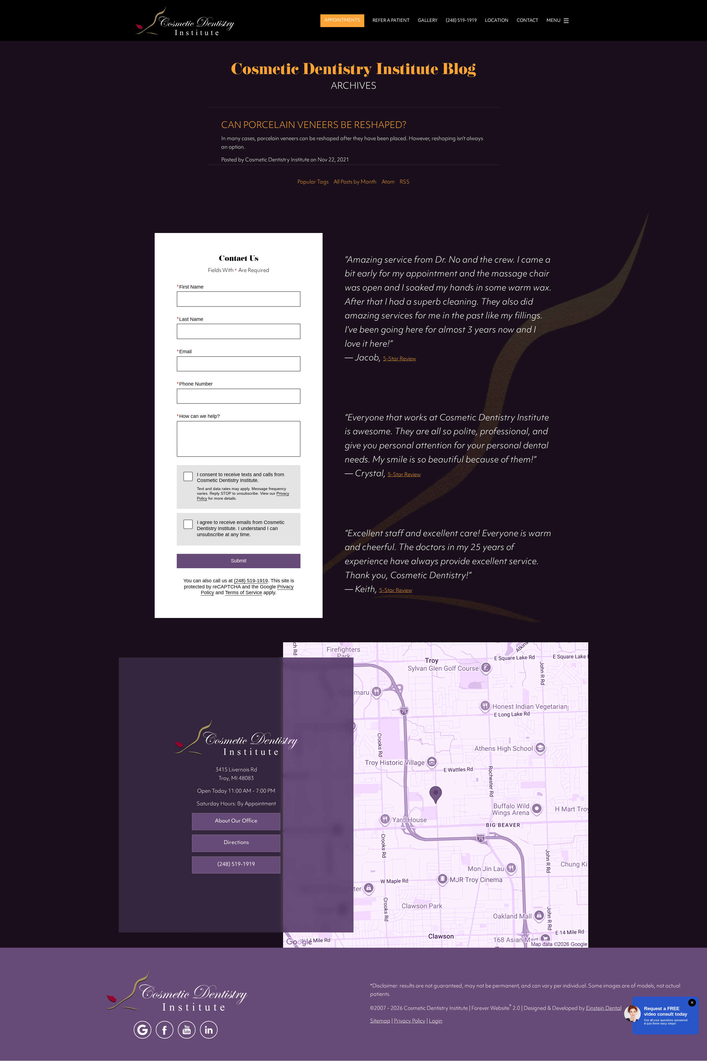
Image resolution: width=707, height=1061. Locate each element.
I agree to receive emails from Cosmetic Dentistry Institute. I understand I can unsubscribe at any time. (240, 528)
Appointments (342, 20)
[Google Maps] (142, 1030)
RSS (405, 182)
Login (435, 1021)
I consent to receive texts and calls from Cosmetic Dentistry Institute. (243, 486)
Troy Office (236, 737)
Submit (238, 561)
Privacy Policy (409, 1021)
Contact (527, 20)
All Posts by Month (355, 182)
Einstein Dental (603, 1008)
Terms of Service (243, 592)
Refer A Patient (391, 20)
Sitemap (380, 1021)
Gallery (427, 20)
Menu (554, 20)
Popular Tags (313, 182)
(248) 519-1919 (251, 580)
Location (496, 20)
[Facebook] (164, 1030)
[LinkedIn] (209, 1030)
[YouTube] (187, 1030)
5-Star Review (399, 359)
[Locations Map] (435, 795)
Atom (388, 182)
